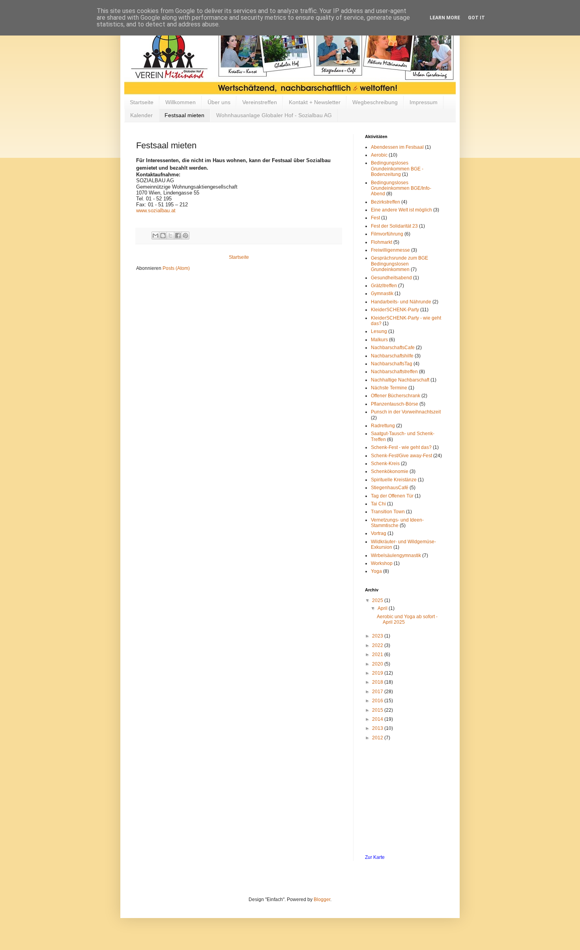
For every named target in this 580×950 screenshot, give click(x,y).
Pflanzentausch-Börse (394, 404)
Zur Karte (375, 857)
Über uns (219, 102)
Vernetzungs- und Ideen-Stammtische (397, 522)
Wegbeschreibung (375, 102)
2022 (378, 645)
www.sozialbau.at (156, 210)
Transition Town (388, 511)
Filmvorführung (387, 234)
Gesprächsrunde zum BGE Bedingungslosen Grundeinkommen (399, 263)
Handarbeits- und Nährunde (401, 302)
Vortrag (378, 533)
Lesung (379, 331)
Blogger (322, 899)
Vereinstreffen (259, 102)
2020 (378, 664)
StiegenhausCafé (389, 487)
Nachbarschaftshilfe (392, 356)
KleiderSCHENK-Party (395, 309)
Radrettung (383, 425)
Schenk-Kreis (385, 463)
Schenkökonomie (389, 471)
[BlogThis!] (163, 235)
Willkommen (180, 102)
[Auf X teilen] (170, 235)
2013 (378, 728)
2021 (378, 654)
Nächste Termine (389, 388)
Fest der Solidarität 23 (394, 226)
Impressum (424, 102)
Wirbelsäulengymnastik (396, 555)
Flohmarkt (381, 242)
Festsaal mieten (184, 115)
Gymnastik (382, 293)
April (383, 608)
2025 (378, 600)
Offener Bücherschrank (395, 395)
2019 (378, 673)
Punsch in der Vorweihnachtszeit (406, 412)
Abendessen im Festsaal (397, 147)
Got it (476, 18)
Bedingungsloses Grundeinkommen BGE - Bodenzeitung (397, 168)
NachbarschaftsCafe (393, 347)
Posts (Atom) (176, 268)
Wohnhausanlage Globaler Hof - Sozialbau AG (274, 115)
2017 (378, 691)
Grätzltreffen (384, 285)
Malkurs (379, 339)
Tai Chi (378, 504)
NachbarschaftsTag (391, 364)
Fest (375, 218)
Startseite (141, 102)
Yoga (376, 571)
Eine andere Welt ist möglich (401, 210)
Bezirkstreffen (385, 202)
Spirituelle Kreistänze (394, 479)
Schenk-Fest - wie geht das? (401, 447)
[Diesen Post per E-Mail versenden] (155, 235)
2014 (378, 719)
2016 (378, 700)
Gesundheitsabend (391, 278)
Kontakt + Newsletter (315, 102)
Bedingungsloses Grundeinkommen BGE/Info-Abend (401, 188)
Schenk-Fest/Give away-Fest (401, 455)
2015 (378, 710)
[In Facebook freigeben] (178, 235)
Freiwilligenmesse (390, 250)
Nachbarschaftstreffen (394, 371)
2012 (378, 738)
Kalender (141, 115)
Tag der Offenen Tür (392, 496)
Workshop (382, 563)
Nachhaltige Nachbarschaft (400, 380)
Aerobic (379, 155)
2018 (378, 682)
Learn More (445, 18)
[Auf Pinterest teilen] (185, 235)
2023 (378, 636)
